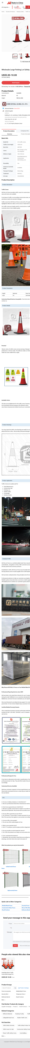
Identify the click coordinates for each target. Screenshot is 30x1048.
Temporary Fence (20, 994)
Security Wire (5, 994)
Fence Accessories (6, 991)
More (3, 1036)
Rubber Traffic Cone (22, 1017)
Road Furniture (20, 997)
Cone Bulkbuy (23, 1033)
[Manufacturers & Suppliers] (15, 2)
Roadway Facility (19, 1014)
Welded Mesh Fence (21, 991)
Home (3, 11)
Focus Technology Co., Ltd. (20, 1041)
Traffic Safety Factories (8, 1025)
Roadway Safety (20, 11)
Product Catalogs (24, 988)
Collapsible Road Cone (8, 1017)
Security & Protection (10, 11)
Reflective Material (7, 1014)
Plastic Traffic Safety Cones (9, 1033)
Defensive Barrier (6, 997)
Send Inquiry (15, 82)
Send (15, 945)
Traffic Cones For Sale (8, 1029)
